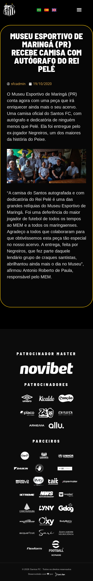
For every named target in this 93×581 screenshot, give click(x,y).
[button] (79, 10)
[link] (15, 9)
